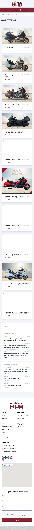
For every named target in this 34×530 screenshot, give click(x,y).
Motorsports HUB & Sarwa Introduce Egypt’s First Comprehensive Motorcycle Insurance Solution (16, 347)
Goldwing (9, 47)
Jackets (6, 376)
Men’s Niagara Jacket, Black (12, 385)
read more (7, 50)
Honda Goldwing (12, 104)
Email (3, 501)
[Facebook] (3, 457)
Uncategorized (8, 367)
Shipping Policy (21, 424)
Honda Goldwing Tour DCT (16, 284)
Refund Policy (20, 418)
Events (7, 25)
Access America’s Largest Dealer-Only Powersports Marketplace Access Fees (15, 370)
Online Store (5, 424)
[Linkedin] (8, 457)
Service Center (5, 429)
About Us (4, 418)
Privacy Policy (21, 421)
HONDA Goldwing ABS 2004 (16, 313)
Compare (4, 435)
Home (2, 14)
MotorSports (5, 421)
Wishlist (4, 432)
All (2, 25)
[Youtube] (11, 457)
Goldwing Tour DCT (13, 255)
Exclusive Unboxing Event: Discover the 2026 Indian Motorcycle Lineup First (16, 340)
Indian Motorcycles (7, 426)
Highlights (15, 25)
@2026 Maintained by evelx (17, 529)
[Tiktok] (3, 460)
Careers (19, 426)
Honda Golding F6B (13, 197)
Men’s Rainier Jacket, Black (12, 378)
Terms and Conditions (23, 415)
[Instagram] (5, 457)
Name (3, 495)
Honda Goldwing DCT (14, 132)
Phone (3, 506)
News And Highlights (7, 438)
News (22, 25)
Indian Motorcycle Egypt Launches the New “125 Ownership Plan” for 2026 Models (16, 355)
